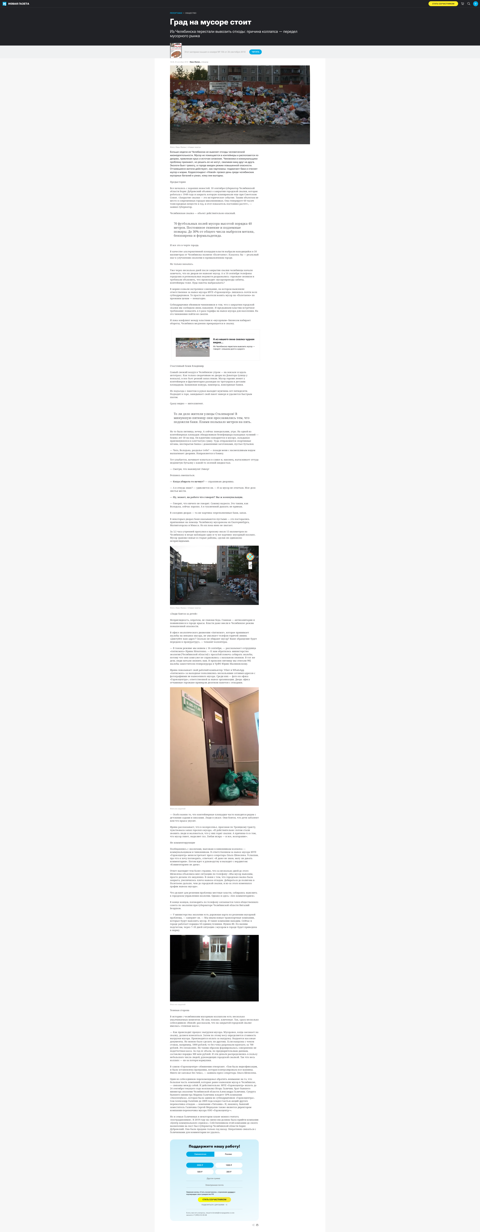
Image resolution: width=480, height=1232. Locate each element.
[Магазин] (462, 4)
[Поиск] (469, 4)
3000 (199, 1165)
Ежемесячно (200, 1154)
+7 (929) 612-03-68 (200, 1215)
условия (231, 1192)
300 (228, 1172)
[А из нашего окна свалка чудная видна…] (215, 345)
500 (199, 1172)
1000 (228, 1165)
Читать (255, 52)
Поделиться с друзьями (213, 1205)
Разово (228, 1154)
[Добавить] (475, 3)
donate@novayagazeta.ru (221, 1213)
